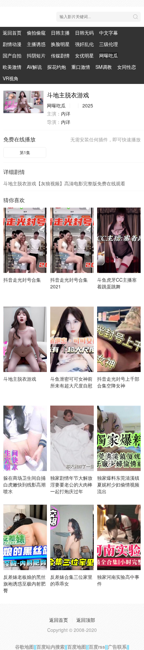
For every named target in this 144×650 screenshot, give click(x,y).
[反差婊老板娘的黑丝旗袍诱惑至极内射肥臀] (25, 537)
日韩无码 (84, 33)
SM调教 (103, 67)
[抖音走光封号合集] (25, 240)
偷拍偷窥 (36, 33)
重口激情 (80, 67)
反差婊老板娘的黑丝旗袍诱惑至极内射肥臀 (24, 583)
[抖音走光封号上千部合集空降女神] (119, 339)
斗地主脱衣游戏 (19, 378)
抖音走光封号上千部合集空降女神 (118, 382)
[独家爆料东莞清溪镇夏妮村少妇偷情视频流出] (119, 438)
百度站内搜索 (51, 646)
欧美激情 (12, 67)
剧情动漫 (12, 44)
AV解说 (34, 67)
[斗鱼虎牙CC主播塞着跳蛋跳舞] (119, 240)
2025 (87, 105)
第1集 (25, 152)
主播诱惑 (36, 44)
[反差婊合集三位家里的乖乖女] (72, 537)
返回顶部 (85, 619)
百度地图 (76, 646)
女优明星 (84, 55)
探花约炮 (56, 67)
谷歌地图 (24, 646)
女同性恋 (126, 67)
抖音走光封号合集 (22, 279)
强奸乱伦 (84, 44)
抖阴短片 (36, 55)
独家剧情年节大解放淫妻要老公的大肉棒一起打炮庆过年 (71, 484)
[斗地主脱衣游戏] (23, 102)
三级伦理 (108, 44)
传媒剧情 (60, 55)
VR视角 (10, 78)
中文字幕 (108, 33)
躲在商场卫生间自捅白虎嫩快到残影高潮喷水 (24, 484)
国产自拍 (12, 55)
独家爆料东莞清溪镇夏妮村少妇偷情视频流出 (118, 484)
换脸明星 (60, 44)
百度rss (97, 646)
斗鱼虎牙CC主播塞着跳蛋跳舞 (117, 283)
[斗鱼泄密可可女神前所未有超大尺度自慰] (72, 339)
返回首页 (12, 33)
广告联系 (117, 646)
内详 (65, 113)
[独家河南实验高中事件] (119, 537)
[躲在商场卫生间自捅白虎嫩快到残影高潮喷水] (25, 438)
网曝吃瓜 (108, 55)
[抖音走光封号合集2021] (72, 240)
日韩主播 (60, 33)
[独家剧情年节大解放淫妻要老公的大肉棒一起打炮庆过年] (72, 438)
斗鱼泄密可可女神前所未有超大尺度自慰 (71, 382)
